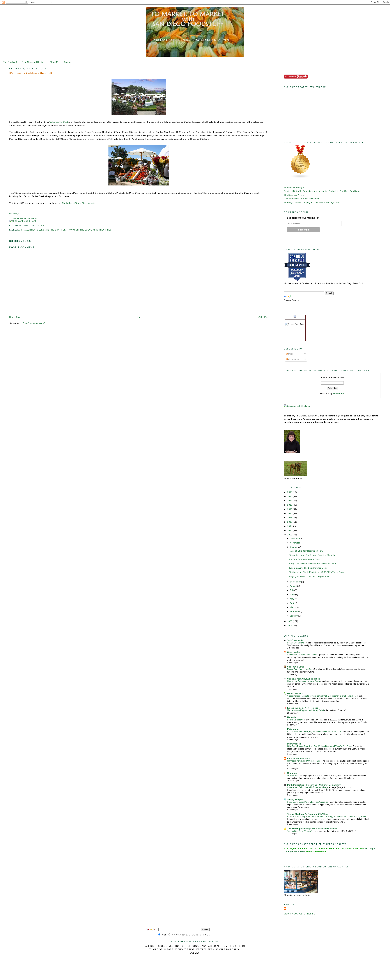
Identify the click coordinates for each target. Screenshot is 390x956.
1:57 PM (40, 225)
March (293, 607)
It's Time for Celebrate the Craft (30, 73)
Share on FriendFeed (25, 218)
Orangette (292, 773)
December (295, 538)
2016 (290, 505)
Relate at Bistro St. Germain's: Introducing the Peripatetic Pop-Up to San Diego (322, 191)
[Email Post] (45, 225)
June (292, 594)
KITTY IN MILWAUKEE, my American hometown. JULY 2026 (314, 732)
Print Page (14, 213)
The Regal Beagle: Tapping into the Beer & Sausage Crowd (312, 202)
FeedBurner (338, 393)
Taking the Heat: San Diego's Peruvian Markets (312, 555)
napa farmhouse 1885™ (299, 758)
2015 (290, 509)
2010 (290, 530)
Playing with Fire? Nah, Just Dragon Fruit (309, 576)
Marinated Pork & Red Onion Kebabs (303, 761)
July (292, 590)
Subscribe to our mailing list (303, 218)
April (292, 603)
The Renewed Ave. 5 (294, 195)
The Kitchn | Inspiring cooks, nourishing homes (312, 828)
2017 (290, 500)
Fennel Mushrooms (296, 643)
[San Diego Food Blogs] (300, 177)
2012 (290, 522)
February (294, 611)
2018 (290, 496)
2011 (289, 526)
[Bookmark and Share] (23, 221)
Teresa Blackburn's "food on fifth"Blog (307, 814)
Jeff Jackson (71, 230)
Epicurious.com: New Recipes (302, 708)
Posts (291, 354)
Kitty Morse (293, 729)
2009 (290, 534)
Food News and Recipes (33, 62)
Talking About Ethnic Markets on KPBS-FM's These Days (316, 572)
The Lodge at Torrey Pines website (78, 203)
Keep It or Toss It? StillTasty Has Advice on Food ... (313, 563)
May (292, 599)
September (295, 581)
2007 (290, 625)
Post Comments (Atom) (34, 323)
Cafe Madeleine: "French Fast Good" (302, 198)
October (294, 547)
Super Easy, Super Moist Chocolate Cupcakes (308, 802)
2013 (290, 517)
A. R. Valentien (27, 230)
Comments (293, 359)
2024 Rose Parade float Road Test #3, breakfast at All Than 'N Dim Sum (319, 746)
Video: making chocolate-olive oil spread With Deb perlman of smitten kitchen (321, 696)
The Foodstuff (10, 62)
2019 (290, 492)
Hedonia (291, 717)
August (293, 586)
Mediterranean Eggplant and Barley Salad (305, 710)
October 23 (292, 775)
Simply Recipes (295, 799)
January (294, 616)
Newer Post (14, 317)
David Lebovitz (295, 693)
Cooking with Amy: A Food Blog (303, 679)
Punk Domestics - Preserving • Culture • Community (314, 785)
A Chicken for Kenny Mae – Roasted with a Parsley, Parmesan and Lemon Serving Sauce (327, 816)
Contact (67, 62)
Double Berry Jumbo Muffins (300, 669)
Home (139, 317)
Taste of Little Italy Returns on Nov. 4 (307, 551)
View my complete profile (299, 914)
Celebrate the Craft (58, 122)
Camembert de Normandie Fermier (302, 655)
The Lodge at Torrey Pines (96, 230)
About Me (54, 62)
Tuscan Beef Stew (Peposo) (300, 831)
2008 (290, 621)
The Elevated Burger (294, 187)
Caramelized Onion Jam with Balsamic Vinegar (308, 787)
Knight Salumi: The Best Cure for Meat (307, 568)
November (295, 543)
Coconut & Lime (295, 667)
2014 (290, 513)
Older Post (263, 317)
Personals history (295, 720)
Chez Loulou (293, 652)
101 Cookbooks (295, 640)
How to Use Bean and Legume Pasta (303, 681)
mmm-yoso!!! (294, 744)
